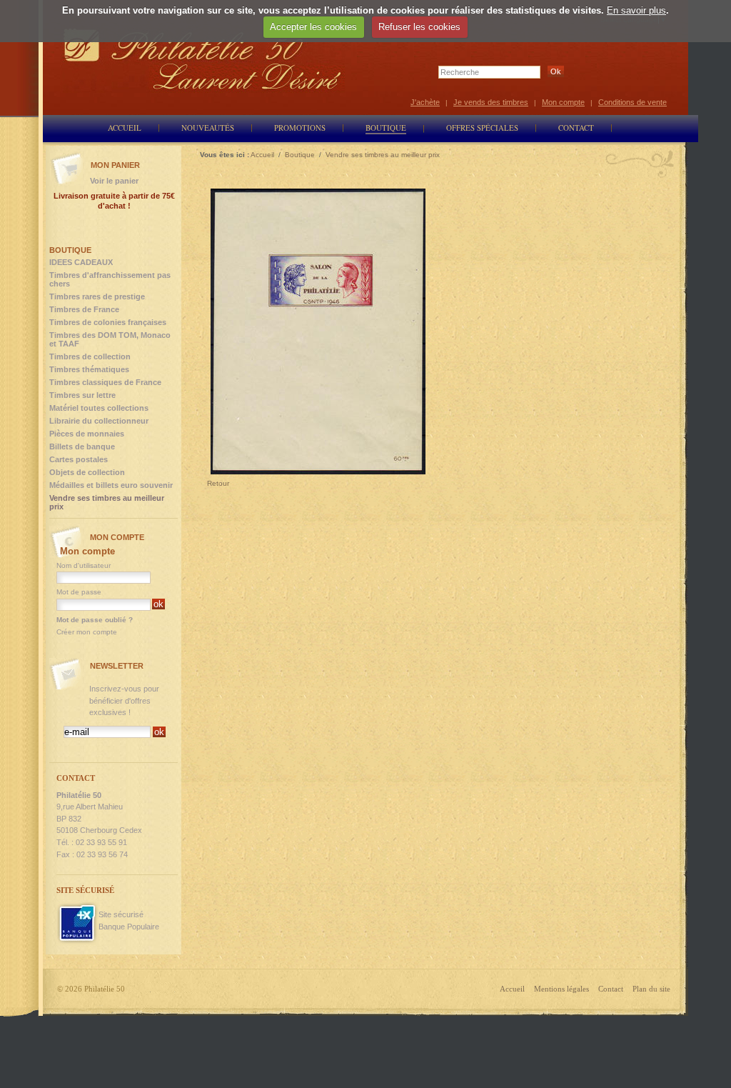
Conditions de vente (632, 102)
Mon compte (563, 102)
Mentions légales (561, 988)
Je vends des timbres (490, 102)
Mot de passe (78, 592)
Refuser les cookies (419, 26)
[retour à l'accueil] (203, 59)
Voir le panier (114, 180)
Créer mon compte (86, 632)
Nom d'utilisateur (83, 565)
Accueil (512, 988)
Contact (610, 988)
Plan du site (651, 988)
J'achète (425, 102)
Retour (218, 483)
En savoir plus (636, 10)
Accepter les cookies (313, 26)
